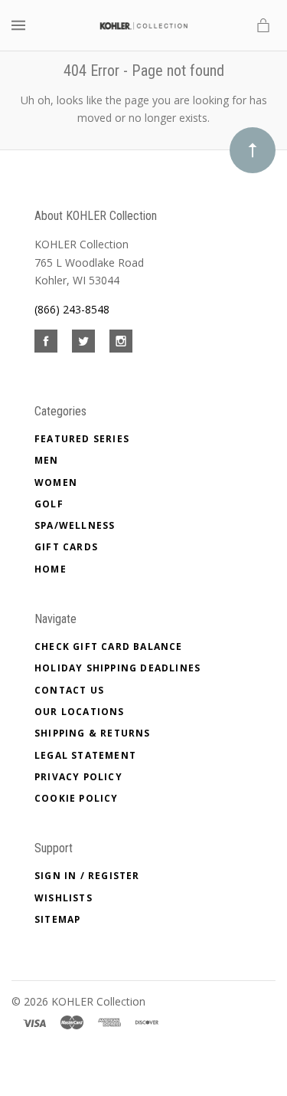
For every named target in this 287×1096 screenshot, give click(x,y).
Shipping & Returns (92, 733)
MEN (46, 460)
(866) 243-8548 (71, 309)
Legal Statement (85, 755)
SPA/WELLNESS (74, 525)
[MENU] (21, 25)
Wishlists (63, 897)
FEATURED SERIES (81, 438)
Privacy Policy (78, 776)
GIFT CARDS (66, 546)
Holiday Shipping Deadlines (117, 667)
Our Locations (79, 711)
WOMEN (55, 482)
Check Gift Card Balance (108, 646)
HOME (50, 569)
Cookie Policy (76, 798)
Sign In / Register (87, 875)
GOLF (49, 503)
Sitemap (57, 919)
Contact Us (69, 690)
